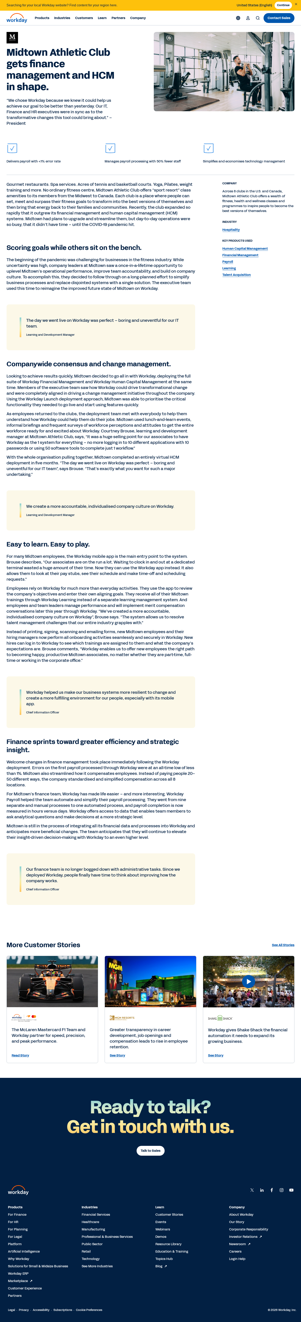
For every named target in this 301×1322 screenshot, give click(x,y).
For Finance (17, 1214)
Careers (235, 1251)
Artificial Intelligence (24, 1251)
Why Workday (18, 1258)
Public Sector (92, 1244)
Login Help (237, 1258)
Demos (160, 1236)
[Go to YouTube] (291, 1190)
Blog (158, 1266)
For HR (13, 1222)
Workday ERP (18, 1273)
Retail (86, 1251)
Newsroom (237, 1244)
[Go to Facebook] (272, 1190)
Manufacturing (93, 1229)
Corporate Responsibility (248, 1229)
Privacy (24, 1310)
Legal (11, 1310)
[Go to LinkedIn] (262, 1190)
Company (138, 18)
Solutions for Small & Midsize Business (38, 1266)
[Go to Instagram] (281, 1190)
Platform (15, 1244)
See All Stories (283, 945)
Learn (102, 18)
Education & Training (171, 1251)
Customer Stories (169, 1214)
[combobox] (254, 5)
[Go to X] (252, 1190)
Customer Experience (25, 1288)
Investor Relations (243, 1236)
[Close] (296, 4)
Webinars (162, 1229)
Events (160, 1222)
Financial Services (96, 1214)
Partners (118, 18)
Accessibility (41, 1310)
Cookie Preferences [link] (89, 1310)
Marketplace (18, 1281)
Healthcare (90, 1222)
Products (42, 18)
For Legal (15, 1236)
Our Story (236, 1222)
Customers (84, 18)
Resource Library (168, 1244)
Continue (283, 5)
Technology (91, 1258)
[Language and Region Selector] (238, 18)
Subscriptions (62, 1310)
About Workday (241, 1214)
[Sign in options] (248, 18)
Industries (62, 18)
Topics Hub (164, 1258)
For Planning (18, 1229)
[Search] (258, 18)
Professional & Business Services (107, 1236)
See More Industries (97, 1266)
